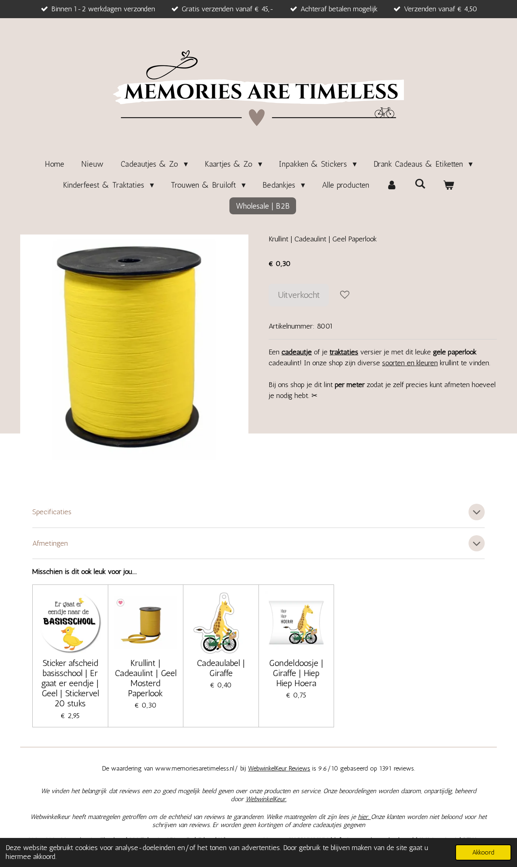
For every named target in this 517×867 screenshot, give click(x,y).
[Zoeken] (420, 183)
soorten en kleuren (410, 362)
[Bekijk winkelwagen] (448, 184)
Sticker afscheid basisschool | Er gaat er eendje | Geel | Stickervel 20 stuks (70, 683)
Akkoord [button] (483, 852)
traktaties (344, 352)
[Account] (392, 184)
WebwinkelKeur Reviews (279, 768)
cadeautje (297, 352)
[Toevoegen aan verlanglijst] (344, 295)
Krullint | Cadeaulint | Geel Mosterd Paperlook (146, 678)
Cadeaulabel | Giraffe (221, 668)
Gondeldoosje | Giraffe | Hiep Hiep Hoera (296, 673)
